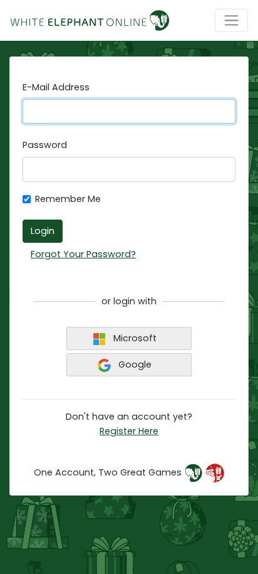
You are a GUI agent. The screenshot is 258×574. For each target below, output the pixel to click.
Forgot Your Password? (83, 254)
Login (42, 231)
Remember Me (68, 199)
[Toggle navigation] (231, 20)
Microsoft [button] (134, 338)
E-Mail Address (56, 87)
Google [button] (134, 364)
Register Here (129, 431)
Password (45, 145)
